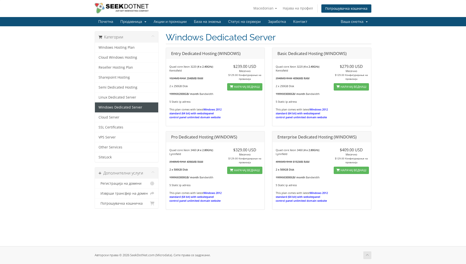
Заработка (277, 21)
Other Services (110, 147)
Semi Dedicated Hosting (118, 87)
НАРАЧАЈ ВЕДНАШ (246, 87)
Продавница (132, 21)
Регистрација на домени (120, 183)
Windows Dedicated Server (120, 107)
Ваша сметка (353, 21)
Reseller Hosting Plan (116, 67)
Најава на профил (298, 8)
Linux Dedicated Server (117, 97)
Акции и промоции (170, 21)
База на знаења (207, 21)
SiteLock (105, 157)
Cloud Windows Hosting (118, 57)
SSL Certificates (111, 127)
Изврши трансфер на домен (123, 193)
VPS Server (107, 137)
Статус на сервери (244, 21)
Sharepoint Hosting (114, 77)
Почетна (105, 21)
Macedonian (264, 8)
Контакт (300, 21)
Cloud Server (109, 117)
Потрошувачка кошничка (346, 8)
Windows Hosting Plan (117, 47)
